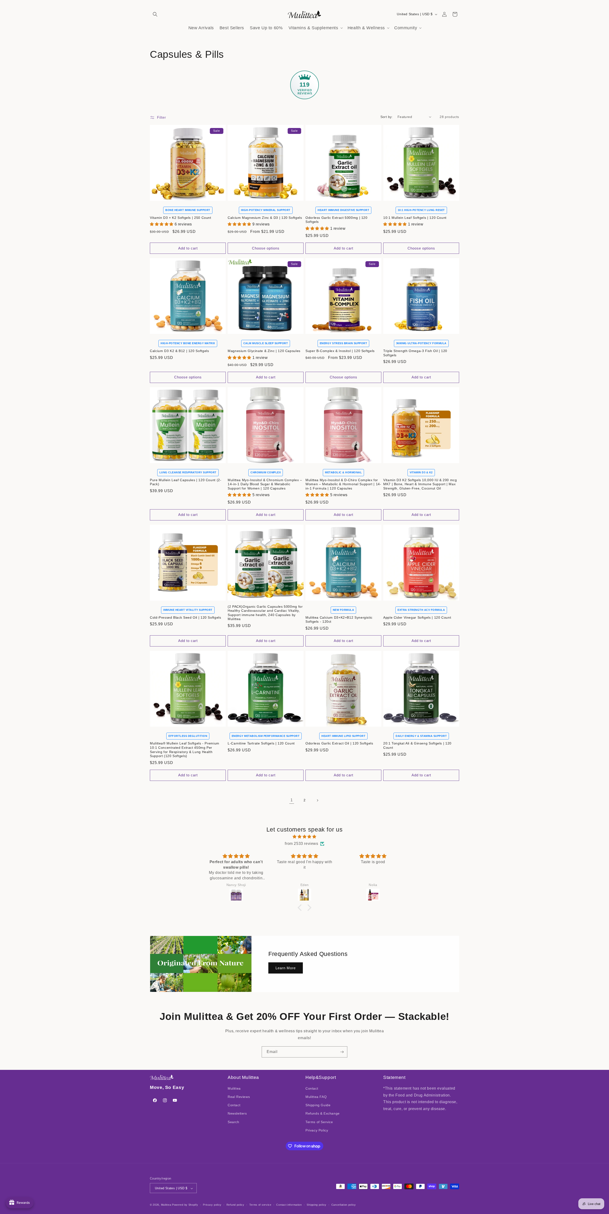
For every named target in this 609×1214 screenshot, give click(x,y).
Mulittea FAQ (316, 1097)
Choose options (266, 248)
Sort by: (386, 117)
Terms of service (260, 1204)
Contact (234, 1105)
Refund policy (235, 1204)
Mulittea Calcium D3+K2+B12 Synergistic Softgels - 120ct (339, 620)
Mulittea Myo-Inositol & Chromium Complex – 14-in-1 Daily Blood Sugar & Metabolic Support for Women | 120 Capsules (265, 484)
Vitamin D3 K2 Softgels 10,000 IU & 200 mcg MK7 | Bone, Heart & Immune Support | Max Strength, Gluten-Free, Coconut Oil (420, 484)
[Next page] (317, 800)
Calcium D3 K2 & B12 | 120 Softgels (179, 351)
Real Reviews (239, 1097)
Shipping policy (316, 1204)
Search (233, 1122)
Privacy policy (212, 1204)
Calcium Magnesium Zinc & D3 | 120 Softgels (265, 218)
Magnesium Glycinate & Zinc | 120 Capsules (264, 351)
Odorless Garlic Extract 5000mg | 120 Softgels (336, 220)
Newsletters (237, 1114)
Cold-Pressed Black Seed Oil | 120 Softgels (185, 617)
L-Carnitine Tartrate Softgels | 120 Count (261, 743)
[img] (304, 836)
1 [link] (291, 800)
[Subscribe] (342, 1051)
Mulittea (234, 1088)
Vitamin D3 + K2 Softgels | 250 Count (180, 218)
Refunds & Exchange (322, 1114)
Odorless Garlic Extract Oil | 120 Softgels (339, 743)
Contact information (289, 1204)
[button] (155, 14)
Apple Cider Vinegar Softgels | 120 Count (417, 617)
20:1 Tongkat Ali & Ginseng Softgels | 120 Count (417, 745)
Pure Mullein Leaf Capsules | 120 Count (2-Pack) (185, 482)
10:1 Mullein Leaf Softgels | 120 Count (415, 218)
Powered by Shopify (185, 1205)
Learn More (285, 968)
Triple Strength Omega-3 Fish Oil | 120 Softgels (415, 353)
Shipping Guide (317, 1105)
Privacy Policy (316, 1130)
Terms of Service (319, 1122)
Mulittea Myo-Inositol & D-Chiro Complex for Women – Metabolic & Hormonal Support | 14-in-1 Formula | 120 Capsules (343, 484)
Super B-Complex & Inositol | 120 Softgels (340, 351)
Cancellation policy (343, 1204)
